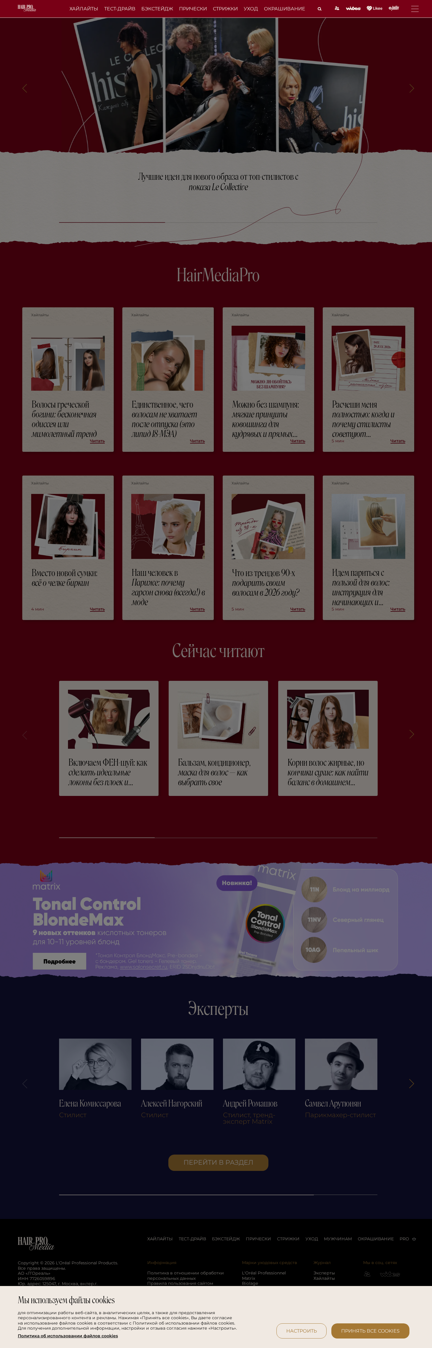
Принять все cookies (370, 1331)
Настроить (301, 1331)
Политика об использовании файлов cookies (68, 1336)
